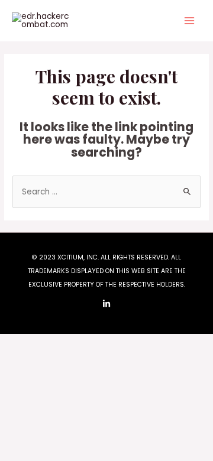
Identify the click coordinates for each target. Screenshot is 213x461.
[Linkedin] (106, 304)
